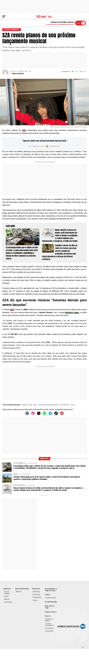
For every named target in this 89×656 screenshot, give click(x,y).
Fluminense (37, 597)
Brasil (6, 596)
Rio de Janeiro (7, 592)
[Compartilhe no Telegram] (76, 72)
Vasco (35, 600)
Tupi (73, 405)
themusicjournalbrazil (49, 405)
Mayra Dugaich (18, 73)
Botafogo (36, 592)
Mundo (6, 599)
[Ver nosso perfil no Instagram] (33, 414)
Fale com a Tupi (49, 607)
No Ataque (49, 628)
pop (30, 405)
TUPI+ (47, 595)
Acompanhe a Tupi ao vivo (51, 590)
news (25, 405)
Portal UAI (49, 631)
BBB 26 (18, 592)
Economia (8, 602)
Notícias (7, 589)
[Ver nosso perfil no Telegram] (50, 414)
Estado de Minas (49, 620)
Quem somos (51, 612)
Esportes (36, 589)
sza (35, 405)
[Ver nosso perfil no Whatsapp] (44, 414)
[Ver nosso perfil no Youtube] (62, 414)
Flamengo (36, 594)
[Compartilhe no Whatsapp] (74, 72)
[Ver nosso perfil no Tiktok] (56, 414)
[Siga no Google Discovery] (82, 73)
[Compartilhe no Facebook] (70, 72)
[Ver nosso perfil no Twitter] (38, 414)
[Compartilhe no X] (72, 72)
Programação (50, 598)
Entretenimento (22, 589)
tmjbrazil (65, 405)
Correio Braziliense (49, 624)
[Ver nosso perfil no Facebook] (27, 414)
